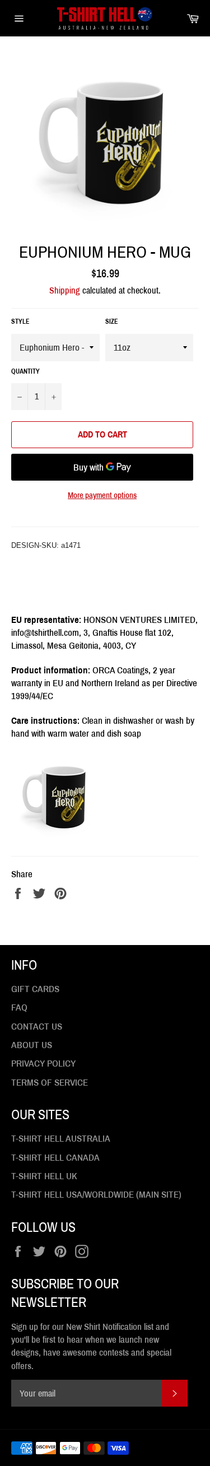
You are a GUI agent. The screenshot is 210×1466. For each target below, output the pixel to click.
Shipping (64, 290)
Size (111, 321)
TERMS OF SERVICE (49, 1082)
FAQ (19, 1007)
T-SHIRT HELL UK (44, 1176)
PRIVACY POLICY (43, 1063)
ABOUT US (31, 1045)
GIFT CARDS (35, 989)
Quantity (25, 371)
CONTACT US (36, 1026)
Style (20, 321)
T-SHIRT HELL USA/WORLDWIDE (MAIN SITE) (96, 1194)
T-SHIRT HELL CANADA (55, 1157)
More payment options (102, 495)
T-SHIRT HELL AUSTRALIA (60, 1138)
